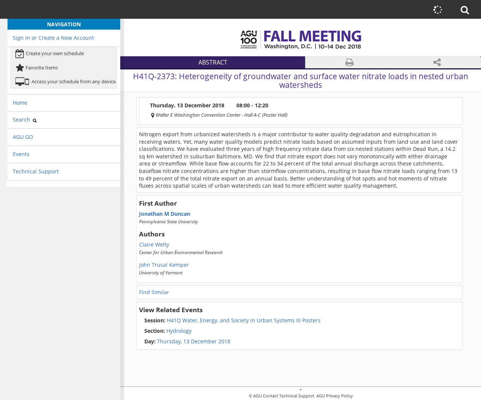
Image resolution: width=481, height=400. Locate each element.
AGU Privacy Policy (334, 396)
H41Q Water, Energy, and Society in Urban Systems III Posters (232, 320)
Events (21, 154)
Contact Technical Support (288, 396)
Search (22, 119)
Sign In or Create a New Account (53, 37)
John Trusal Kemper (164, 265)
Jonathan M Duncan (164, 214)
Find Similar (154, 292)
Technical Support (36, 171)
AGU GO (23, 136)
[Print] (349, 62)
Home (20, 102)
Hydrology (168, 331)
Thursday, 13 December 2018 (193, 341)
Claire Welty (154, 244)
